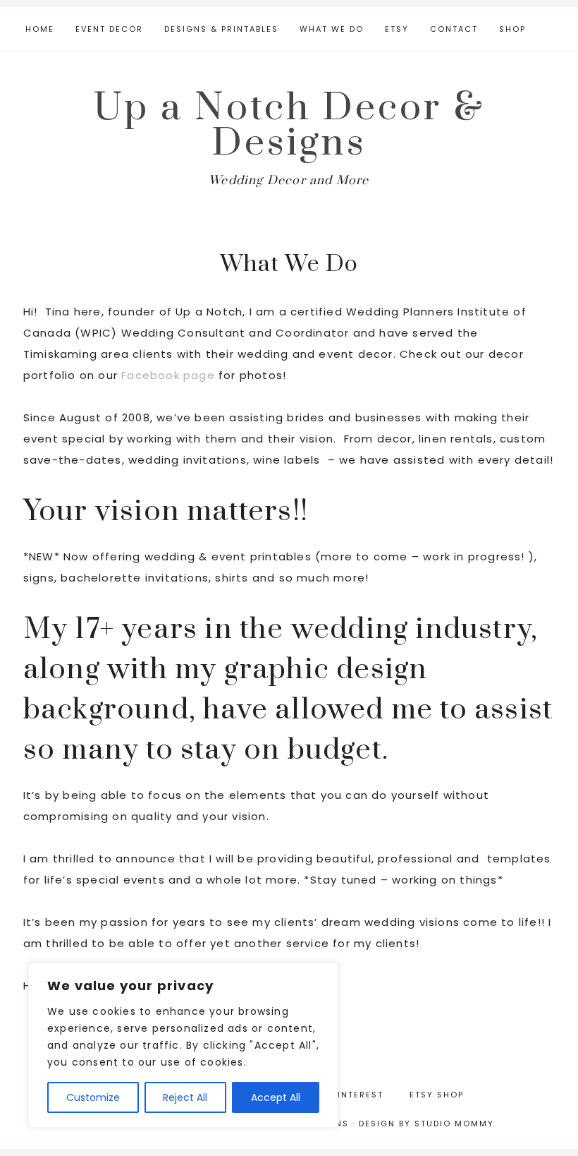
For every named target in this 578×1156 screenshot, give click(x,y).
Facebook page (168, 375)
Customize (93, 1097)
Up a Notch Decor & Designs (289, 125)
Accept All (275, 1097)
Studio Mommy (454, 1123)
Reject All (185, 1097)
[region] (183, 1045)
